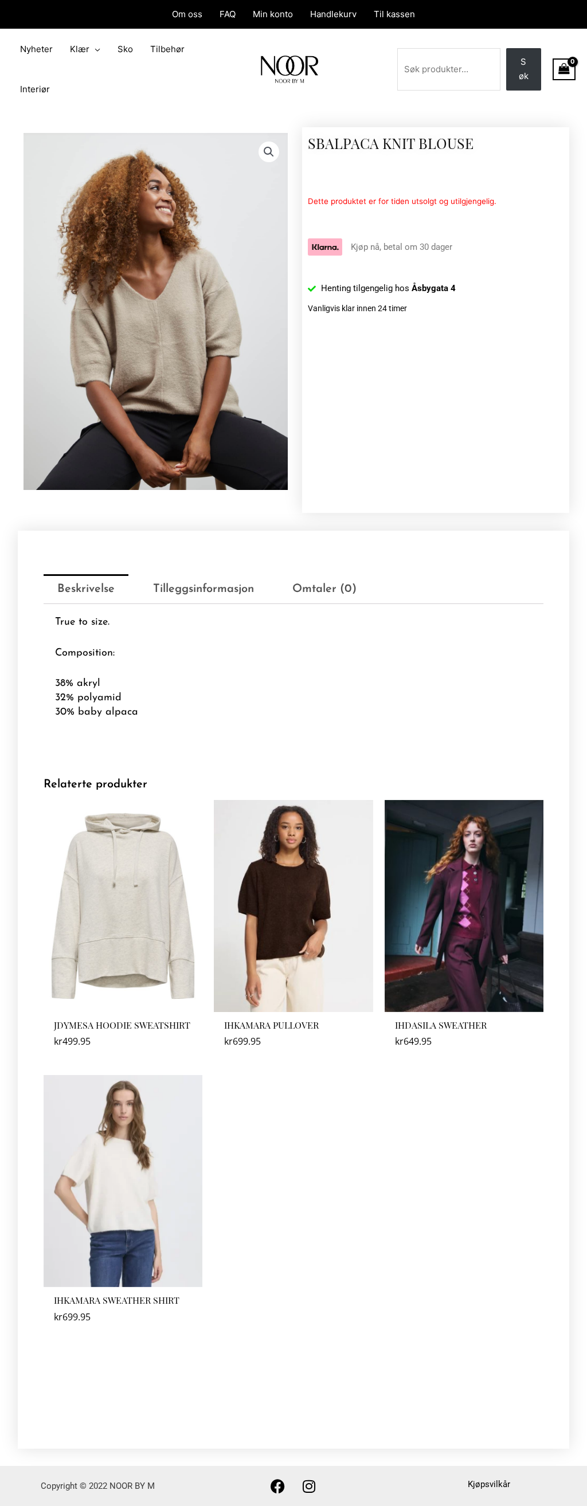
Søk (524, 68)
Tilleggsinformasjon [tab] (203, 589)
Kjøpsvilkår (489, 1484)
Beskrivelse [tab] (86, 589)
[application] (94, 49)
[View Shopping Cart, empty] (564, 69)
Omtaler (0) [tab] (324, 589)
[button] (269, 152)
